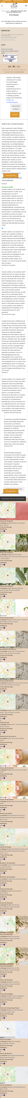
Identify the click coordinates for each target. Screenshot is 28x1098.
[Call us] (14, 39)
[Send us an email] (11, 39)
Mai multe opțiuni (16, 107)
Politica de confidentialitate (10, 51)
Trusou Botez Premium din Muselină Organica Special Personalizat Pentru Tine (12, 817)
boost (2, 531)
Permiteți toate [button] (11, 175)
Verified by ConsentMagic (11, 493)
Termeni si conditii (7, 49)
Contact (16, 69)
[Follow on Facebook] (2, 39)
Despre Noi (22, 69)
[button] (2, 6)
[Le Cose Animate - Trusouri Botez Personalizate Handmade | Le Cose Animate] (14, 5)
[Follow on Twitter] (8, 39)
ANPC (3, 53)
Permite (15, 114)
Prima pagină (5, 11)
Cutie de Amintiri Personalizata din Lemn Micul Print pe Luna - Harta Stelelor (14, 556)
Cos (12, 69)
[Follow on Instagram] (5, 39)
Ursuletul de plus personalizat (17, 879)
